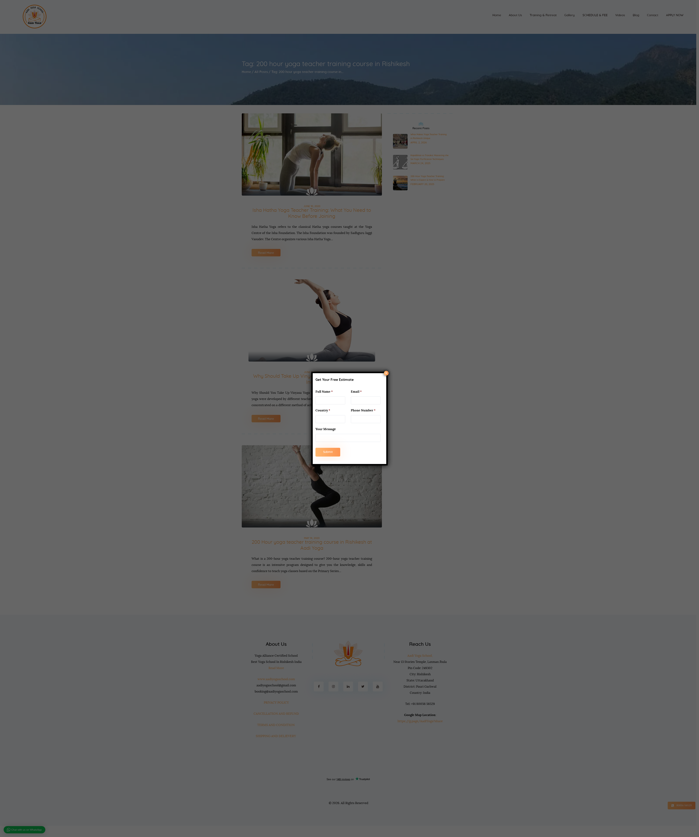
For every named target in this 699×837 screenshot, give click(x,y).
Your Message (325, 429)
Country (322, 410)
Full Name (324, 391)
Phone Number (363, 410)
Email (356, 391)
